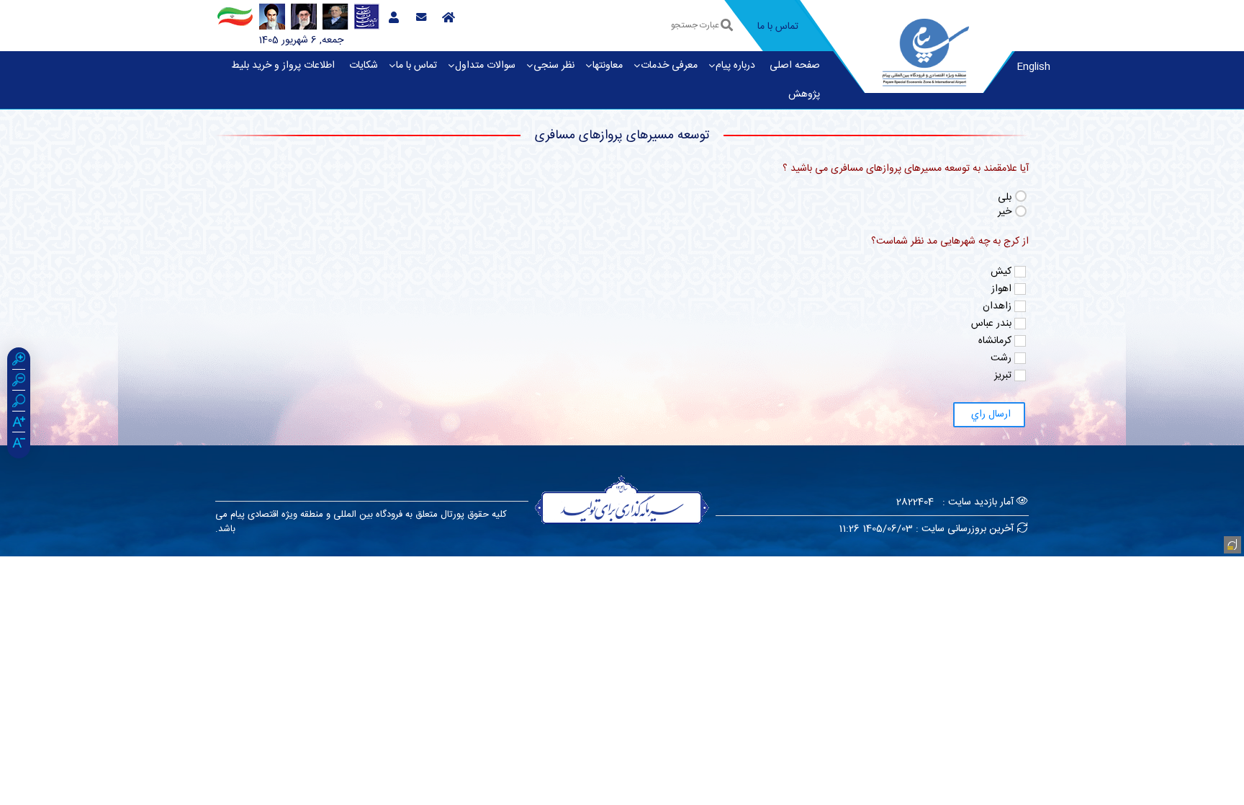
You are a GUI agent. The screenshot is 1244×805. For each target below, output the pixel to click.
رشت (1001, 358)
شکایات (363, 65)
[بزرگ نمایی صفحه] (18, 361)
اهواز (1001, 289)
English (1033, 67)
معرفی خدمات (669, 65)
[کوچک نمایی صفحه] (18, 382)
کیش (1001, 271)
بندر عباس (991, 323)
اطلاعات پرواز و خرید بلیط (283, 65)
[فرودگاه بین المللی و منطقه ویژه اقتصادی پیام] (926, 51)
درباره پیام (735, 65)
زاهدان (997, 306)
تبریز (1002, 375)
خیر (1004, 212)
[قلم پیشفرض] (18, 444)
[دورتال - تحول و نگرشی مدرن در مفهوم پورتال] (1231, 543)
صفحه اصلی (795, 65)
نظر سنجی (553, 65)
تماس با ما (416, 65)
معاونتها (607, 65)
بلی (1004, 197)
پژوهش (804, 94)
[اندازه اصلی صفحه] (18, 403)
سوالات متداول (485, 65)
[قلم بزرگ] (18, 423)
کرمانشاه (994, 341)
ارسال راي (989, 414)
